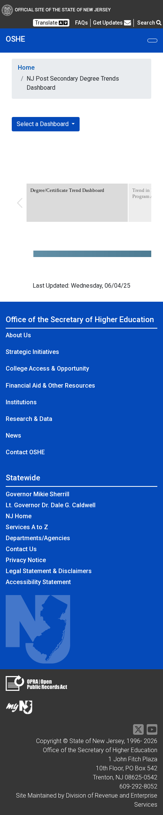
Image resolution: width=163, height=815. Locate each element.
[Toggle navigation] (152, 40)
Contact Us (21, 549)
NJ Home (18, 516)
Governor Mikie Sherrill (37, 494)
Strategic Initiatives (32, 351)
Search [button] (146, 23)
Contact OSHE (25, 452)
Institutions (21, 402)
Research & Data (29, 418)
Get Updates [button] (108, 23)
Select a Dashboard (43, 124)
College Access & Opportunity (47, 368)
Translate (47, 23)
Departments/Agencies (38, 538)
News (13, 435)
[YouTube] (152, 732)
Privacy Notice (26, 560)
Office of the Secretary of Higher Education (80, 319)
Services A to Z (27, 527)
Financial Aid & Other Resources (50, 385)
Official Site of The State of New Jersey (63, 9)
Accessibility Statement (38, 582)
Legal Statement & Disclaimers (49, 571)
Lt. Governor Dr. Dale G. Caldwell (51, 505)
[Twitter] (138, 732)
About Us (18, 335)
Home (26, 67)
